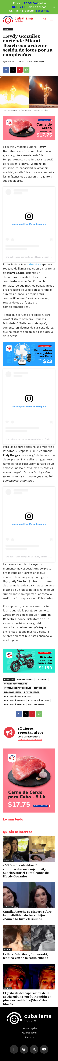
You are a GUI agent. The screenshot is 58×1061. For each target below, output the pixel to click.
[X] (13, 70)
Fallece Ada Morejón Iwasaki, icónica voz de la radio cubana (25, 956)
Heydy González (31, 692)
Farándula (8, 29)
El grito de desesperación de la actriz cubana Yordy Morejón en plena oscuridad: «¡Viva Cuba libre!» (27, 998)
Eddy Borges (40, 688)
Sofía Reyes (38, 61)
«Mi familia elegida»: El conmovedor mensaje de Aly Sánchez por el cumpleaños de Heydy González (26, 871)
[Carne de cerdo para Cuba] (29, 139)
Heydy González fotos (14, 700)
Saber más (42, 10)
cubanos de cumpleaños (15, 684)
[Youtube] (44, 1049)
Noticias (7, 949)
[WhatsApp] (26, 70)
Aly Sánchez (41, 680)
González (35, 264)
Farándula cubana (12, 692)
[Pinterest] (20, 70)
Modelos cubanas (36, 704)
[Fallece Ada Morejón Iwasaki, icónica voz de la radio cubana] (29, 938)
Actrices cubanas (25, 680)
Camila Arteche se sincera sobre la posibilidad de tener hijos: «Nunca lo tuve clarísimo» (27, 915)
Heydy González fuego (38, 700)
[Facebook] (6, 70)
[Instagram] (24, 1049)
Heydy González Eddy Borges (17, 696)
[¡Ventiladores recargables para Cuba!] (29, 354)
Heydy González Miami (14, 704)
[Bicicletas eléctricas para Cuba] (29, 671)
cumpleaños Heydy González (17, 688)
